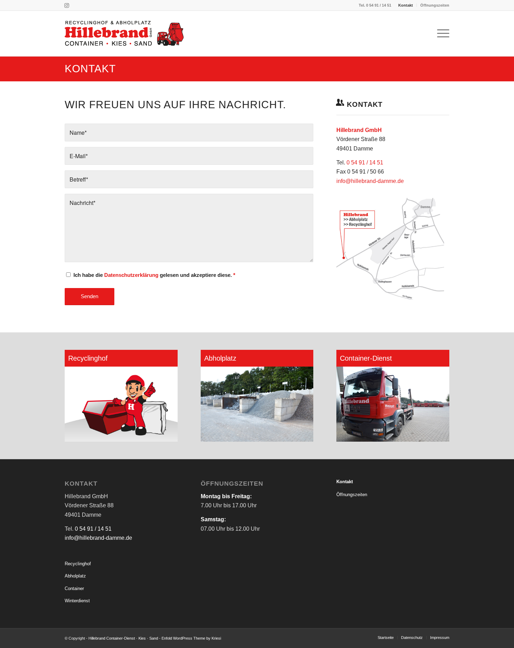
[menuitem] (406, 5)
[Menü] (441, 33)
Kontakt (405, 5)
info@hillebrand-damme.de (370, 181)
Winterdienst (77, 600)
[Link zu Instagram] (67, 5)
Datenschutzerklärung (131, 275)
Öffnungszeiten (434, 5)
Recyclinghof (78, 563)
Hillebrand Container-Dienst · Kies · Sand (123, 638)
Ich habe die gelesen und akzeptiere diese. (154, 275)
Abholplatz (75, 576)
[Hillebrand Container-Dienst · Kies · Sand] (124, 33)
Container (74, 588)
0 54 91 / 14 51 (378, 5)
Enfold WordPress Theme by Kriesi (191, 638)
